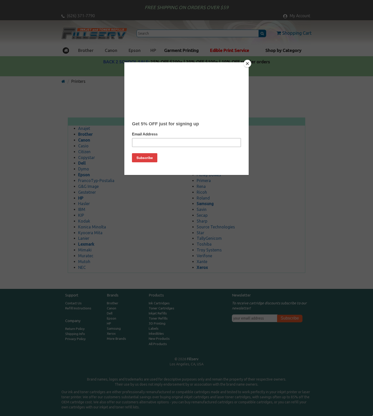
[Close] (247, 63)
